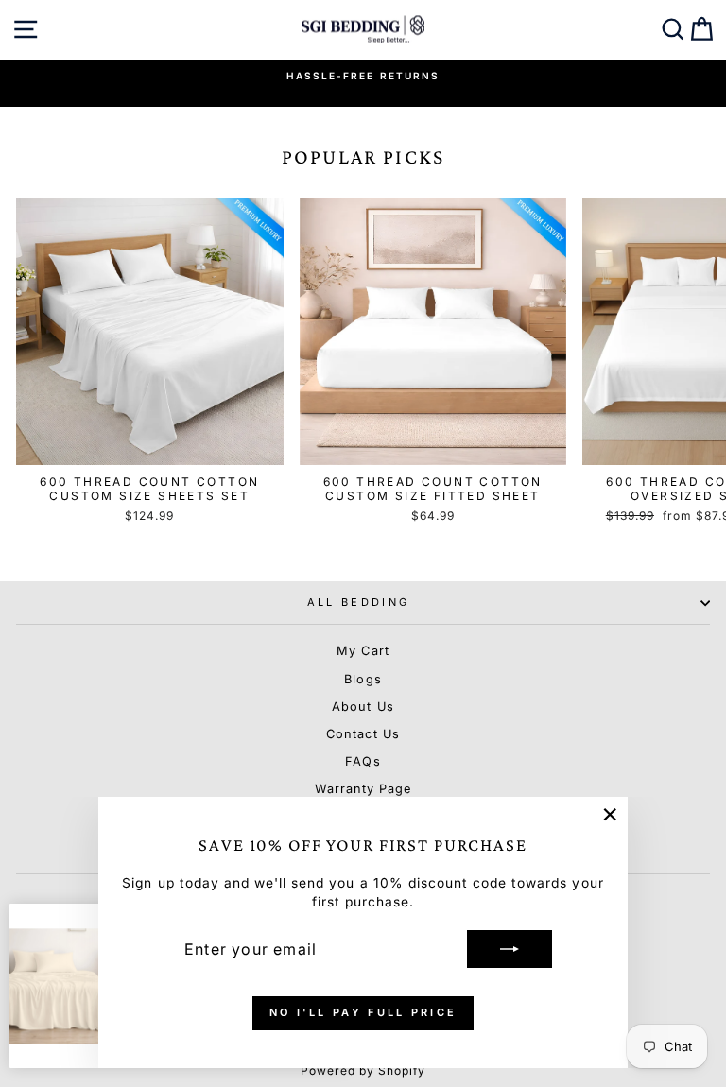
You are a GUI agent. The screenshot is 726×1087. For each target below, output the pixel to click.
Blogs (362, 679)
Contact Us (362, 734)
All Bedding (358, 602)
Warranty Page (363, 789)
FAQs (362, 761)
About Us (362, 706)
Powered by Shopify (363, 1070)
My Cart (363, 651)
